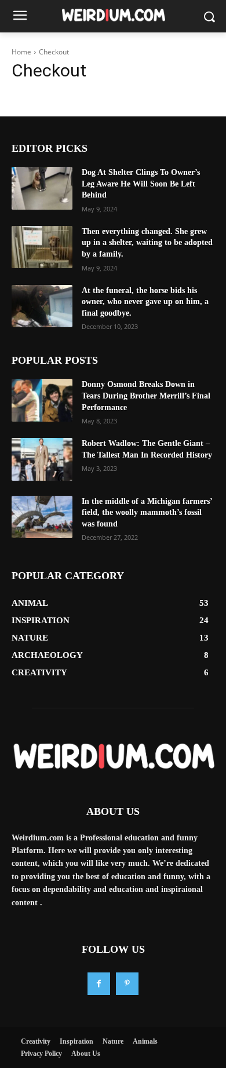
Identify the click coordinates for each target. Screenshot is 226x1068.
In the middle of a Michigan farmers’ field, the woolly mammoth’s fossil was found (147, 512)
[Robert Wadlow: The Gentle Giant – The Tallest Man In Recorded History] (42, 459)
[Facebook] (99, 983)
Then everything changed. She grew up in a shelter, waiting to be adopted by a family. (147, 242)
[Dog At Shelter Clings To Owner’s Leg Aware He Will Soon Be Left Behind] (42, 188)
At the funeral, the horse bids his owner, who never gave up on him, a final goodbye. (145, 301)
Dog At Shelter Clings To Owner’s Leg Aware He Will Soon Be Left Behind (141, 183)
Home (21, 52)
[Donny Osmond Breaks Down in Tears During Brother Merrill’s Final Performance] (42, 400)
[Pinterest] (127, 983)
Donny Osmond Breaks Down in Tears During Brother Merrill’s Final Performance (146, 395)
